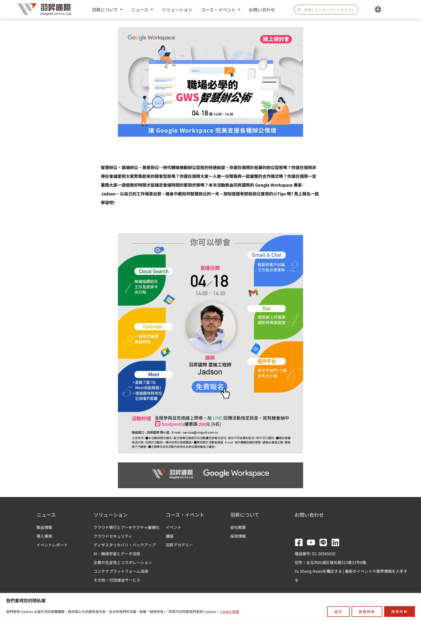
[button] (378, 9)
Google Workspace (274, 185)
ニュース (139, 9)
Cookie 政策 (229, 611)
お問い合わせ (262, 9)
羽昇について (105, 9)
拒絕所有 (367, 611)
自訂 (338, 611)
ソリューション (177, 9)
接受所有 (399, 611)
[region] (210, 607)
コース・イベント (218, 9)
